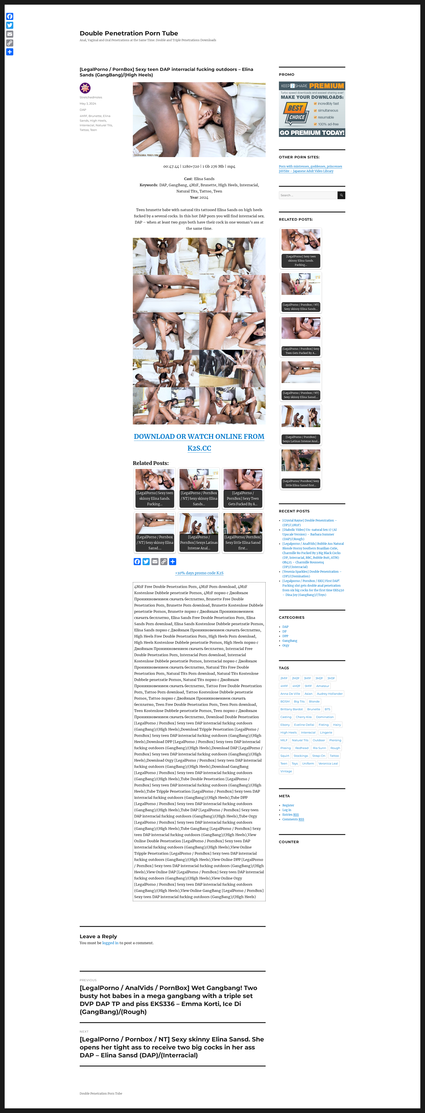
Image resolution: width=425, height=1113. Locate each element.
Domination (325, 717)
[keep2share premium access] (312, 109)
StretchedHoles (91, 97)
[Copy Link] (9, 43)
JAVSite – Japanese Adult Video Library (306, 171)
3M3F (331, 678)
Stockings (301, 755)
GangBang (289, 641)
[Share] (9, 51)
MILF (284, 740)
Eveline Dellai (304, 724)
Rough (335, 748)
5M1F (308, 686)
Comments (293, 819)
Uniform (308, 763)
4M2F (296, 686)
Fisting (324, 724)
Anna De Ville (290, 693)
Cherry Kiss (304, 717)
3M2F (319, 678)
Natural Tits (104, 125)
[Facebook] (9, 16)
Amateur (322, 686)
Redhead (302, 748)
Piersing (335, 740)
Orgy (285, 645)
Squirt (284, 755)
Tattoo (84, 130)
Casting (286, 717)
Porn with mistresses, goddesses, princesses (310, 166)
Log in (286, 810)
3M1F (307, 678)
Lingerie (326, 732)
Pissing (285, 748)
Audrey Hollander (330, 693)
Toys (295, 763)
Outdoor (319, 740)
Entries (290, 815)
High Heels (98, 120)
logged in (110, 943)
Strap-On (318, 755)
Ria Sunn (319, 748)
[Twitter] (9, 25)
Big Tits (299, 701)
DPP (285, 636)
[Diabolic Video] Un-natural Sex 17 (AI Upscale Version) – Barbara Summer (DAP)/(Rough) (309, 534)
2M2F (295, 678)
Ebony (285, 724)
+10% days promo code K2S (199, 573)
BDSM (285, 701)
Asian (309, 693)
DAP (83, 109)
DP (284, 631)
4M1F (83, 116)
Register (288, 805)
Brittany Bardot (291, 709)
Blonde (314, 701)
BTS (327, 709)
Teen (93, 130)
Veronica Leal (328, 763)
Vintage (286, 771)
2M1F (284, 678)
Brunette (95, 116)
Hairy (337, 724)
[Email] (9, 34)
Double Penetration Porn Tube (129, 33)
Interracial (87, 125)
